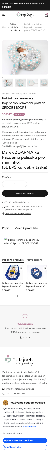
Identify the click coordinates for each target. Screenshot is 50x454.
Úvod (4, 27)
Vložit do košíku (25, 193)
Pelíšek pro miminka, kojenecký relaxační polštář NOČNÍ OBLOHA (37, 285)
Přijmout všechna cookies (18, 440)
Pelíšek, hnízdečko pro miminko (15, 27)
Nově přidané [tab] (34, 259)
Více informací (30, 426)
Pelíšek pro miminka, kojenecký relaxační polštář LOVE (12, 285)
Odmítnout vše (12, 447)
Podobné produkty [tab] (13, 259)
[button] (17, 296)
